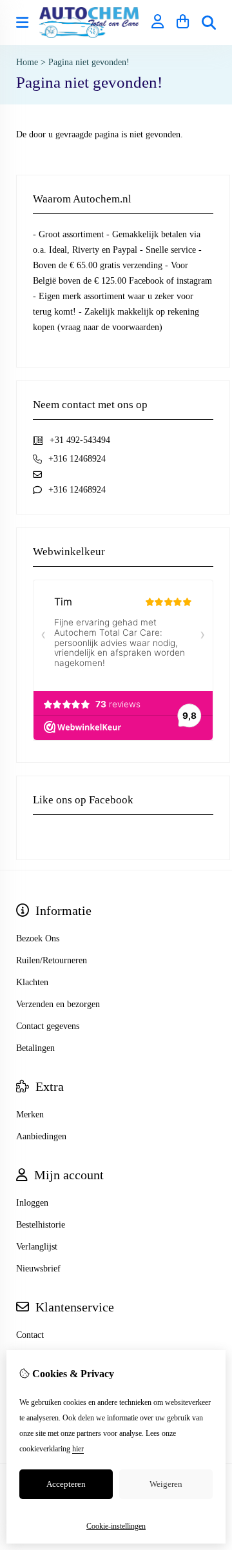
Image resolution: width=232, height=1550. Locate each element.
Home (27, 62)
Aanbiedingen (41, 1136)
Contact (30, 1335)
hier (78, 1448)
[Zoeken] (209, 22)
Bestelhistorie (40, 1225)
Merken (30, 1114)
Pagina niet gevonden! (89, 62)
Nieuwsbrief (38, 1268)
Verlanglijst (36, 1246)
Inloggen (32, 1203)
